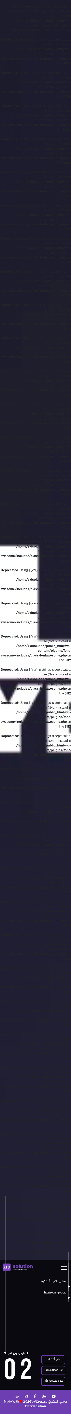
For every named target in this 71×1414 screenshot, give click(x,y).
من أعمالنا (53, 1359)
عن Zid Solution (53, 1370)
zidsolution (37, 1407)
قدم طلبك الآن (53, 1381)
